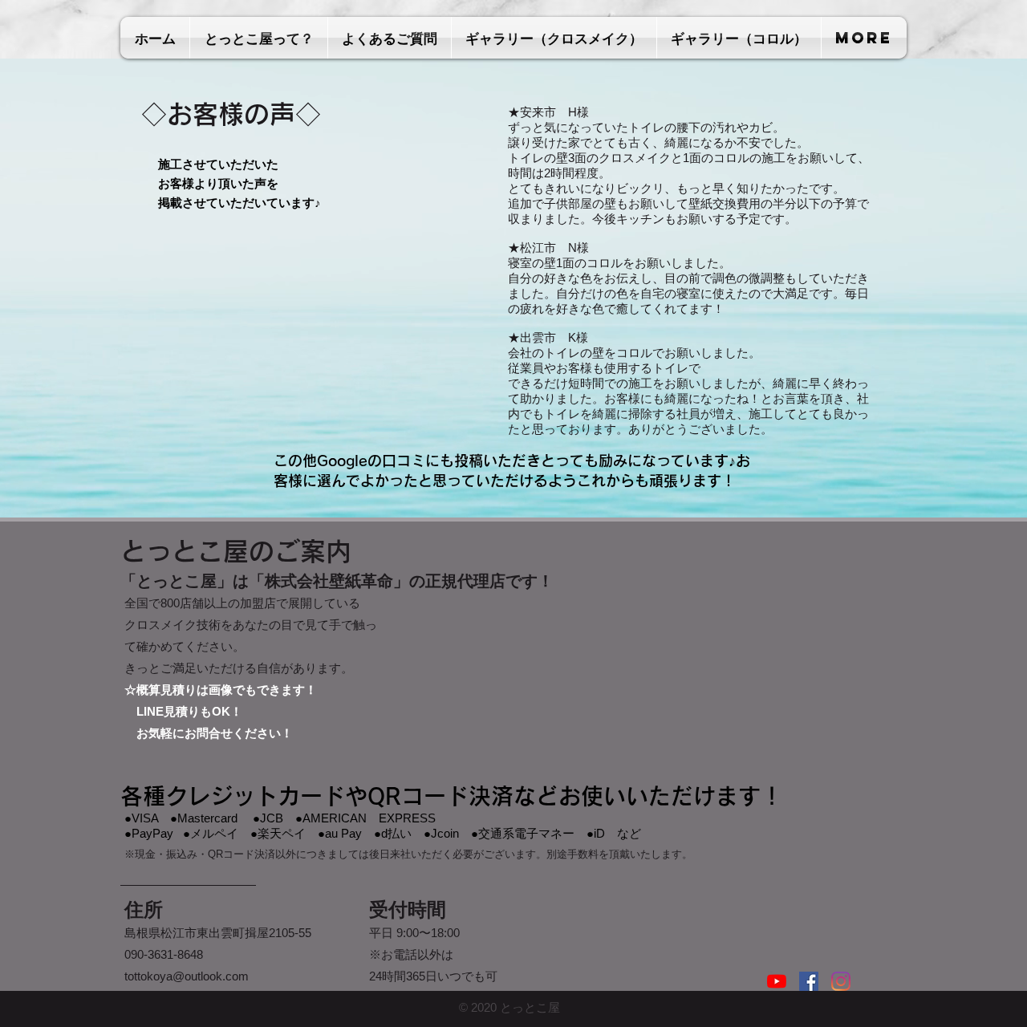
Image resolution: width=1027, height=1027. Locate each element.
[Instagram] (840, 981)
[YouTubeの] (776, 981)
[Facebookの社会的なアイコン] (808, 981)
